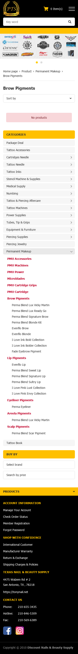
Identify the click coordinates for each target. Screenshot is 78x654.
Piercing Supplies (17, 237)
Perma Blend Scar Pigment (29, 433)
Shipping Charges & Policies (20, 564)
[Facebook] (7, 631)
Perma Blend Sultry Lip (26, 382)
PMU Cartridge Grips (22, 285)
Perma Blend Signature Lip (29, 376)
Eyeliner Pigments (20, 400)
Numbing (12, 193)
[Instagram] (20, 631)
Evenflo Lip (19, 364)
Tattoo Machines (16, 208)
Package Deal (14, 142)
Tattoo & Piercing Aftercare (23, 200)
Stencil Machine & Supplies (23, 179)
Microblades (16, 278)
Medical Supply (15, 186)
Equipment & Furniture (21, 229)
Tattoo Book (14, 443)
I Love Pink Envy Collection (29, 393)
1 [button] (37, 62)
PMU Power (15, 272)
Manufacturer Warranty (18, 551)
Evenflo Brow (20, 328)
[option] (39, 46)
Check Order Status (15, 516)
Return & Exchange (15, 558)
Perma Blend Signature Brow (30, 316)
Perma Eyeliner (21, 406)
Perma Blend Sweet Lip (26, 370)
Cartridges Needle (17, 157)
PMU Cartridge (17, 292)
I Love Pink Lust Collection (28, 387)
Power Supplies (16, 215)
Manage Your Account (17, 510)
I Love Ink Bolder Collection (29, 345)
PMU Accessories (19, 258)
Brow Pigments (18, 298)
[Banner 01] (39, 46)
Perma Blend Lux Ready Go (29, 311)
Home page (10, 71)
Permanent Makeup (18, 251)
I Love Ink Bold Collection (28, 339)
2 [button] (41, 62)
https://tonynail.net (15, 592)
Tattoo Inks (13, 171)
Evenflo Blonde (21, 334)
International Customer (18, 544)
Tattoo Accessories (18, 150)
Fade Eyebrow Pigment (26, 351)
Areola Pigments (19, 413)
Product (27, 71)
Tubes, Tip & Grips (18, 222)
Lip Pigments (16, 358)
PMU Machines (17, 265)
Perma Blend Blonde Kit (27, 322)
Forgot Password (14, 530)
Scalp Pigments (18, 426)
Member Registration (16, 523)
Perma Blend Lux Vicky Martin (31, 305)
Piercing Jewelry (16, 244)
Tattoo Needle (15, 164)
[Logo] (11, 8)
